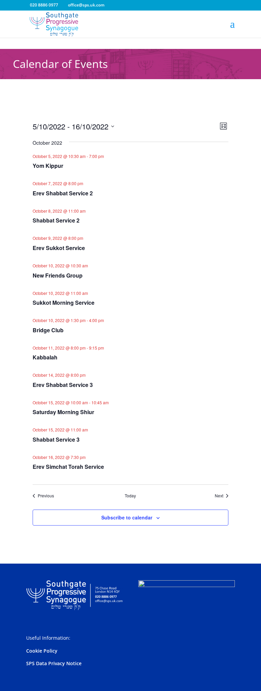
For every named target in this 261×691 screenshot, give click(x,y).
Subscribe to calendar (126, 517)
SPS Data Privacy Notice (54, 663)
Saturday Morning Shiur (63, 412)
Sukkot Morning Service (63, 302)
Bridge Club (48, 330)
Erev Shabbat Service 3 (63, 385)
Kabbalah (45, 357)
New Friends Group (58, 275)
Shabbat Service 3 (56, 439)
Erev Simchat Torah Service (68, 467)
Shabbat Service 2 (56, 220)
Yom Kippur (48, 166)
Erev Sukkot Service (59, 248)
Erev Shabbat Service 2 (63, 193)
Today (130, 495)
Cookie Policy (41, 651)
